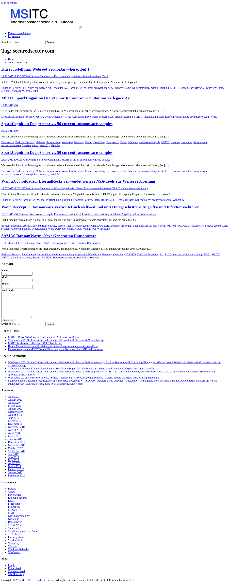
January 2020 (15, 408)
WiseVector (14, 552)
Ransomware (76, 87)
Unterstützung (39, 228)
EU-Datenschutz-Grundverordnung (184, 254)
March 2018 (14, 436)
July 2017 (13, 454)
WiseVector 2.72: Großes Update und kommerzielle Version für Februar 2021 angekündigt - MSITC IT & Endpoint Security (74, 371)
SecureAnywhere (214, 87)
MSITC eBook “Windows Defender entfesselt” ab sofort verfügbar (43, 337)
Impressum (14, 36)
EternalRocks (101, 199)
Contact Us (8, 320)
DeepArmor (7, 116)
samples (184, 116)
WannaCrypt (89, 228)
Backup (5, 225)
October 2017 (15, 448)
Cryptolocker (79, 225)
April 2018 (14, 433)
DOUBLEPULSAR (98, 225)
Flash (88, 580)
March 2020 (14, 405)
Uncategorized (16, 537)
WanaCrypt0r (74, 228)
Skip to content (9, 2)
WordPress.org (16, 574)
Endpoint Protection (121, 225)
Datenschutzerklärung (19, 33)
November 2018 (16, 427)
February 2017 (16, 469)
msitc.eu (175, 142)
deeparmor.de (106, 116)
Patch (185, 225)
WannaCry (67, 142)
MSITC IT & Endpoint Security (39, 580)
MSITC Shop (8, 257)
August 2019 (15, 414)
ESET (11, 500)
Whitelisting (103, 228)
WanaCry (45, 145)
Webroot (88, 87)
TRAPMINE (15, 534)
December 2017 (16, 442)
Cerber (88, 142)
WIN (35, 90)
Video (214, 116)
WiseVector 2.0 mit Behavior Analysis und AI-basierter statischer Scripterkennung (116, 377)
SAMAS (46, 257)
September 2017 (16, 451)
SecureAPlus (64, 225)
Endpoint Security (10, 87)
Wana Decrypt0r (56, 228)
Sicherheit (13, 528)
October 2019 (15, 411)
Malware (39, 87)
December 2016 (16, 475)
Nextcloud (13, 518)
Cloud (11, 491)
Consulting (78, 116)
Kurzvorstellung (140, 87)
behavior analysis (103, 87)
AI (69, 116)
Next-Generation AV (56, 87)
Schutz (208, 225)
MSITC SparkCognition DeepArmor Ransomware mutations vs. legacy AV (65, 98)
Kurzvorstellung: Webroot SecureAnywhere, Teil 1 (45, 69)
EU (161, 254)
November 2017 (16, 445)
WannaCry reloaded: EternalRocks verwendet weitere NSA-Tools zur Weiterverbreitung (78, 181)
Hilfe (156, 225)
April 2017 (14, 463)
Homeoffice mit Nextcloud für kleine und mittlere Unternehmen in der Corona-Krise (53, 346)
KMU (207, 254)
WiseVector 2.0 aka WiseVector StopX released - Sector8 (38, 377)
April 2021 (14, 396)
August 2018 (15, 430)
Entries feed (14, 568)
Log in (11, 565)
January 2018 (15, 439)
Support (26, 228)
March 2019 (14, 420)
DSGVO (131, 254)
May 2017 (13, 460)
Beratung (79, 142)
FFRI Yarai (14, 503)
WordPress (128, 580)
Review (199, 87)
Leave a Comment (69, 76)
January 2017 (15, 472)
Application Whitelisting (88, 254)
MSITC (174, 87)
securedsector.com (11, 90)
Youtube (55, 145)
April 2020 (14, 402)
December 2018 (16, 423)
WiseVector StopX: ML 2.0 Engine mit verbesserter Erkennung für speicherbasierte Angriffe (105, 368)
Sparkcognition (30, 145)
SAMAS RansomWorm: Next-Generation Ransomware (48, 236)
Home (127, 87)
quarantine (186, 142)
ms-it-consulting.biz (149, 142)
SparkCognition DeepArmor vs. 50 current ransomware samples (56, 123)
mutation (159, 116)
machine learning (160, 87)
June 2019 (13, 417)
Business (118, 87)
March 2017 (14, 466)
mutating (148, 116)
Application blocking (62, 254)
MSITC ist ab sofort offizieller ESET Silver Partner (35, 343)
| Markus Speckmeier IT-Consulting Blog (30, 368)
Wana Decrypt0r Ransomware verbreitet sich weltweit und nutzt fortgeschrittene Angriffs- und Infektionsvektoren (100, 207)
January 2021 (15, 399)
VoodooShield (15, 540)
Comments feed (16, 571)
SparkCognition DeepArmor (23, 531)
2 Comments (87, 214)
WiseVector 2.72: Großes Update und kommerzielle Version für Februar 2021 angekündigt (56, 340)
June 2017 (13, 457)
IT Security (28, 87)
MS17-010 (165, 225)
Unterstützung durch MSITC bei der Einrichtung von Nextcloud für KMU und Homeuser (55, 349)
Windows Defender (18, 549)
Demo (123, 142)
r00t (28, 76)
